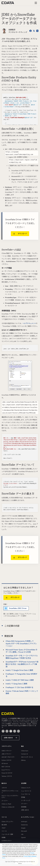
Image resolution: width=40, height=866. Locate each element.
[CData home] (9, 3)
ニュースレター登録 (7, 834)
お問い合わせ (8, 738)
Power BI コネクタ (7, 773)
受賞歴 (23, 797)
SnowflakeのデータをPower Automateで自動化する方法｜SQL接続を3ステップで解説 (22, 664)
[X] (6, 731)
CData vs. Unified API (8, 807)
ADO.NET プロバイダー (8, 757)
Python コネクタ (6, 760)
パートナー (5, 801)
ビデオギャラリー (7, 841)
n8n (22, 834)
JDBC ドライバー (7, 754)
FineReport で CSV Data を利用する (19, 687)
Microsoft (24, 831)
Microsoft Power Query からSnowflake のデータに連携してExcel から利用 (21, 651)
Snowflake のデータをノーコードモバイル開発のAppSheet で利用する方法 (22, 657)
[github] (14, 731)
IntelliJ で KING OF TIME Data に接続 (20, 680)
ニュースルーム (25, 794)
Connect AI (24, 754)
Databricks (24, 825)
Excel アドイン (6, 770)
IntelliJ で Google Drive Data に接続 (19, 670)
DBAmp (23, 760)
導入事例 (4, 825)
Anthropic (24, 821)
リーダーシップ (25, 800)
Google (23, 828)
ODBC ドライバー (7, 751)
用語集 (3, 837)
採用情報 (23, 807)
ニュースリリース (26, 791)
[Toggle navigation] (35, 3)
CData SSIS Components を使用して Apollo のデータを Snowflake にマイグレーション (21, 643)
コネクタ (4, 788)
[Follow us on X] (34, 31)
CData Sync (24, 751)
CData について (25, 788)
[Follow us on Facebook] (30, 31)
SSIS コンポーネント (27, 757)
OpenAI (23, 837)
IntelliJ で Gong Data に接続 (16, 684)
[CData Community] (18, 731)
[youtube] (10, 731)
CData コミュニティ (7, 821)
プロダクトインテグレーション (10, 792)
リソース (4, 831)
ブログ (3, 828)
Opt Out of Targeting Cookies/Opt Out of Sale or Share (20, 862)
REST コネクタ (6, 767)
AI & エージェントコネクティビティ (10, 796)
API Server (5, 763)
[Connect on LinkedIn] (37, 31)
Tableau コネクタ (7, 776)
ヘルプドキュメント (29, 323)
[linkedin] (3, 731)
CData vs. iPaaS (6, 804)
